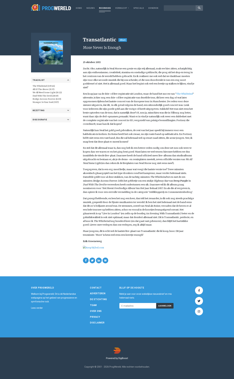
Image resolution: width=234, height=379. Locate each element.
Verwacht (121, 8)
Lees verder (37, 308)
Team (93, 305)
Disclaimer (97, 322)
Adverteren (98, 293)
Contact (96, 287)
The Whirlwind (184, 93)
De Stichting (98, 299)
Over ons (96, 311)
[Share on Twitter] (92, 260)
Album (123, 40)
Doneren (153, 8)
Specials (138, 8)
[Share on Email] (105, 260)
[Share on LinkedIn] (99, 260)
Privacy (95, 317)
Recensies (105, 8)
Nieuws (90, 8)
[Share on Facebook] (86, 260)
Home (79, 8)
